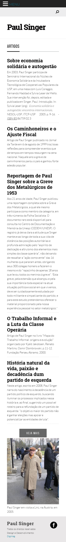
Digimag (11, 536)
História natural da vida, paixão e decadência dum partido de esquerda (29, 371)
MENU (14, 4)
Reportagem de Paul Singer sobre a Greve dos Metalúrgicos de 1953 (30, 184)
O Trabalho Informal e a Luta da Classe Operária (31, 324)
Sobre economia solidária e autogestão (31, 63)
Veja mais (33, 433)
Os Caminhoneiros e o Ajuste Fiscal (31, 131)
